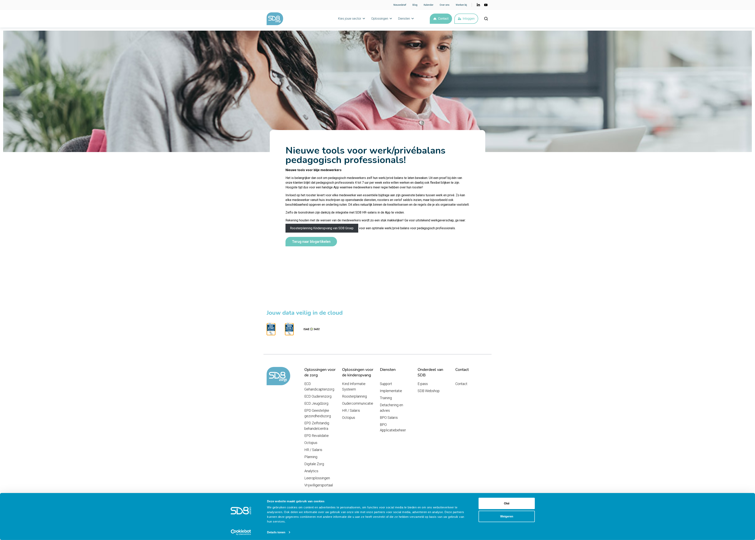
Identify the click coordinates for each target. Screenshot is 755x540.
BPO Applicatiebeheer (393, 427)
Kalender (428, 5)
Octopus (310, 443)
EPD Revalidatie (316, 436)
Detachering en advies (391, 408)
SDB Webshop (429, 391)
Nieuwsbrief (399, 5)
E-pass (423, 384)
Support (386, 384)
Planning (310, 457)
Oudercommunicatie (357, 403)
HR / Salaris (313, 450)
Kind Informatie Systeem (354, 386)
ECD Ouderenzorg (317, 396)
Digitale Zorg (314, 464)
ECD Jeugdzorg (316, 403)
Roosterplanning (354, 396)
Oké (506, 503)
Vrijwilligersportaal (318, 485)
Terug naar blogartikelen (311, 242)
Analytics (311, 471)
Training (386, 398)
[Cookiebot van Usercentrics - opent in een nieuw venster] (241, 532)
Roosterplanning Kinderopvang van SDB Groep (322, 228)
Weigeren (506, 516)
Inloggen (469, 18)
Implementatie (391, 391)
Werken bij (461, 5)
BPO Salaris (389, 417)
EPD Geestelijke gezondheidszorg (317, 413)
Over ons (444, 5)
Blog (414, 5)
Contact (443, 18)
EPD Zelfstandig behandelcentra (316, 426)
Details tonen (276, 532)
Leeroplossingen (317, 478)
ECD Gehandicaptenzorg (319, 386)
